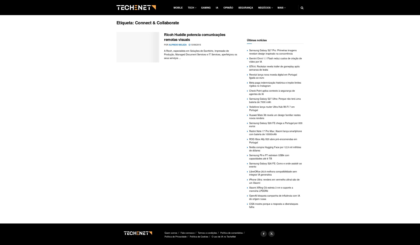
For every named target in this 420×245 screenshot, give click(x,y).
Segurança (245, 7)
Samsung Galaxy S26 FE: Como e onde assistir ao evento (275, 165)
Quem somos (171, 232)
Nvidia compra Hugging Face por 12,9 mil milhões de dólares (275, 148)
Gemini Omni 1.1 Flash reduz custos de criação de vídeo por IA (275, 60)
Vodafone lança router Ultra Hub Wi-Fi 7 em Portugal (272, 108)
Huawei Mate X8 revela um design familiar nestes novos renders (275, 116)
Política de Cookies (199, 236)
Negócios (264, 7)
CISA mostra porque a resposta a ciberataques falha (273, 205)
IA (217, 7)
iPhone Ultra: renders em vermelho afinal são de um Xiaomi (274, 181)
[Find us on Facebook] (264, 234)
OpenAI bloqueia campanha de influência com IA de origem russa (274, 197)
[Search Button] (302, 7)
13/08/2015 (195, 44)
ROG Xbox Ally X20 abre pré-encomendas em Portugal (273, 140)
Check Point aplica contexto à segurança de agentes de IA (272, 92)
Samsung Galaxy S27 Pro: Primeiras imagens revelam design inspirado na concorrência (273, 52)
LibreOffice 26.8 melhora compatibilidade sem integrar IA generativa (273, 173)
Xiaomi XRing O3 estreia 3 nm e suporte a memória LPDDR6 (271, 189)
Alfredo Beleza (178, 44)
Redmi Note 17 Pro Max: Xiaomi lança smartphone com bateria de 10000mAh (275, 132)
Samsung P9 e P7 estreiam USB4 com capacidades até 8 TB (269, 157)
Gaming (206, 7)
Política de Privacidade (176, 236)
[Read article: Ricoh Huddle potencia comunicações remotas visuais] (137, 47)
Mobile (178, 7)
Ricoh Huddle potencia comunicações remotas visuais (194, 37)
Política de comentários (231, 232)
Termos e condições (207, 232)
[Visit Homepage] (136, 7)
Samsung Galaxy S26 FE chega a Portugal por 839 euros (275, 124)
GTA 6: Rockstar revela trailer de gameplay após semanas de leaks (274, 68)
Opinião (228, 7)
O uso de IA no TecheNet (224, 236)
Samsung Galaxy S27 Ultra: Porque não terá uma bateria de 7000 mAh (275, 100)
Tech (191, 7)
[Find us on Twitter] (271, 234)
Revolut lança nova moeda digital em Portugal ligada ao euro (273, 76)
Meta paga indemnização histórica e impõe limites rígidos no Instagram (275, 84)
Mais (280, 7)
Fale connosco (188, 232)
